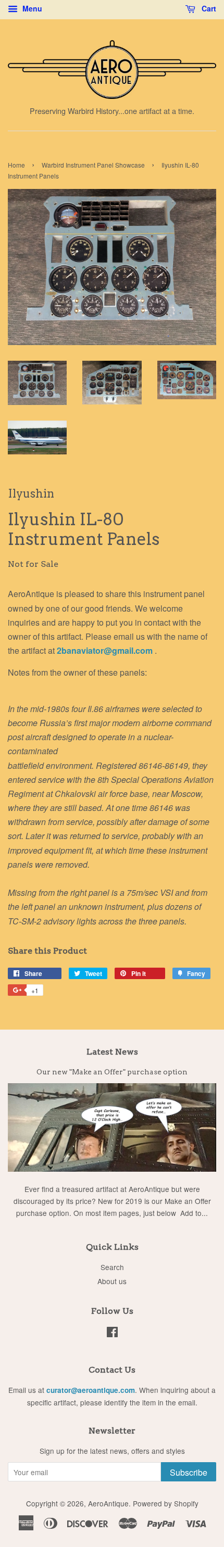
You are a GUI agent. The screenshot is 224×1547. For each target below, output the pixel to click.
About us (112, 1281)
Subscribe (188, 1472)
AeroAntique (108, 1503)
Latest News (112, 1052)
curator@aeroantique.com (90, 1390)
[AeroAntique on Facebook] (112, 1333)
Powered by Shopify (165, 1503)
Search (112, 1267)
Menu (31, 8)
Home (16, 164)
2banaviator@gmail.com (106, 650)
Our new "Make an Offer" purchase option (112, 1072)
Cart (208, 8)
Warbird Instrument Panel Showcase (93, 164)
